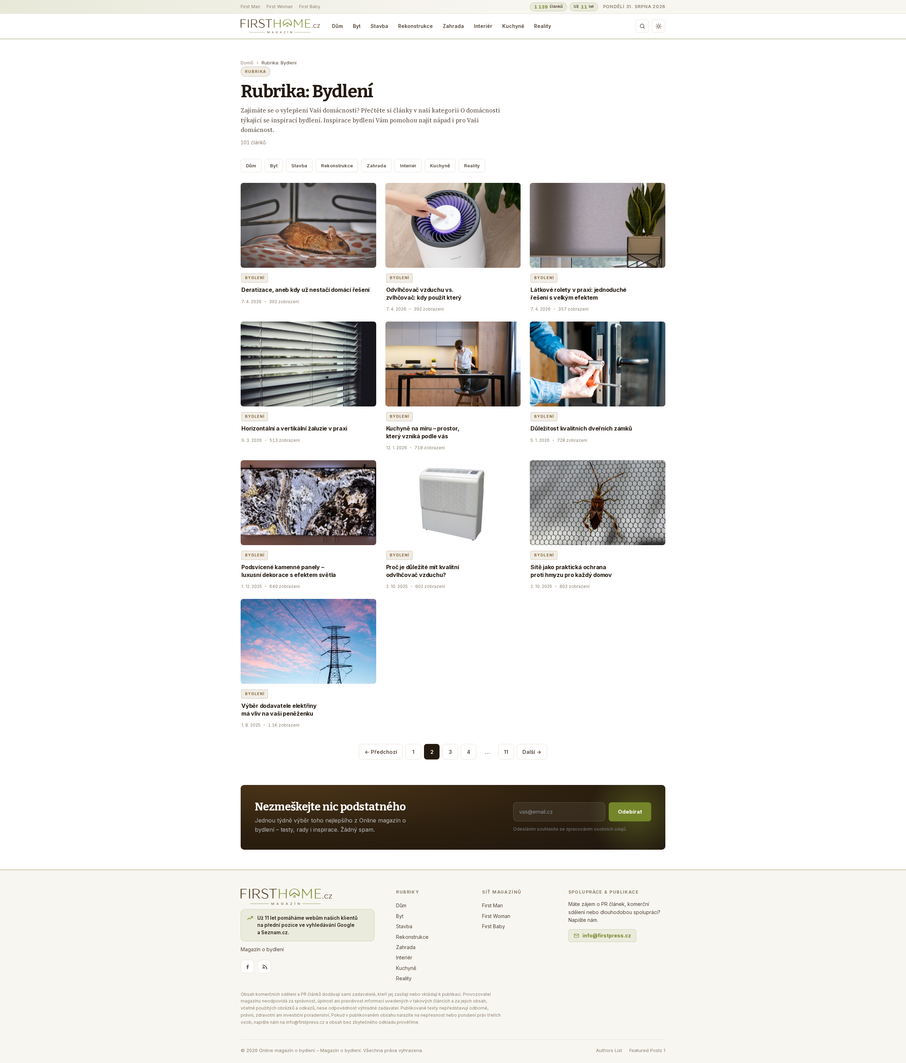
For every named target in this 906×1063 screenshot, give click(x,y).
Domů (247, 62)
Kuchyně (513, 26)
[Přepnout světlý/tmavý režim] (658, 26)
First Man (250, 6)
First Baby (309, 6)
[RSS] (264, 966)
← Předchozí (381, 752)
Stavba (379, 26)
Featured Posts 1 (647, 1050)
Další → (531, 752)
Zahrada (453, 26)
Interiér (483, 26)
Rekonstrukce (415, 26)
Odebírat (630, 811)
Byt (357, 26)
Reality (542, 26)
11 (506, 752)
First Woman (279, 6)
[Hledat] (642, 26)
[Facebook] (247, 966)
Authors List (609, 1050)
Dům (337, 26)
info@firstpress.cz (607, 935)
